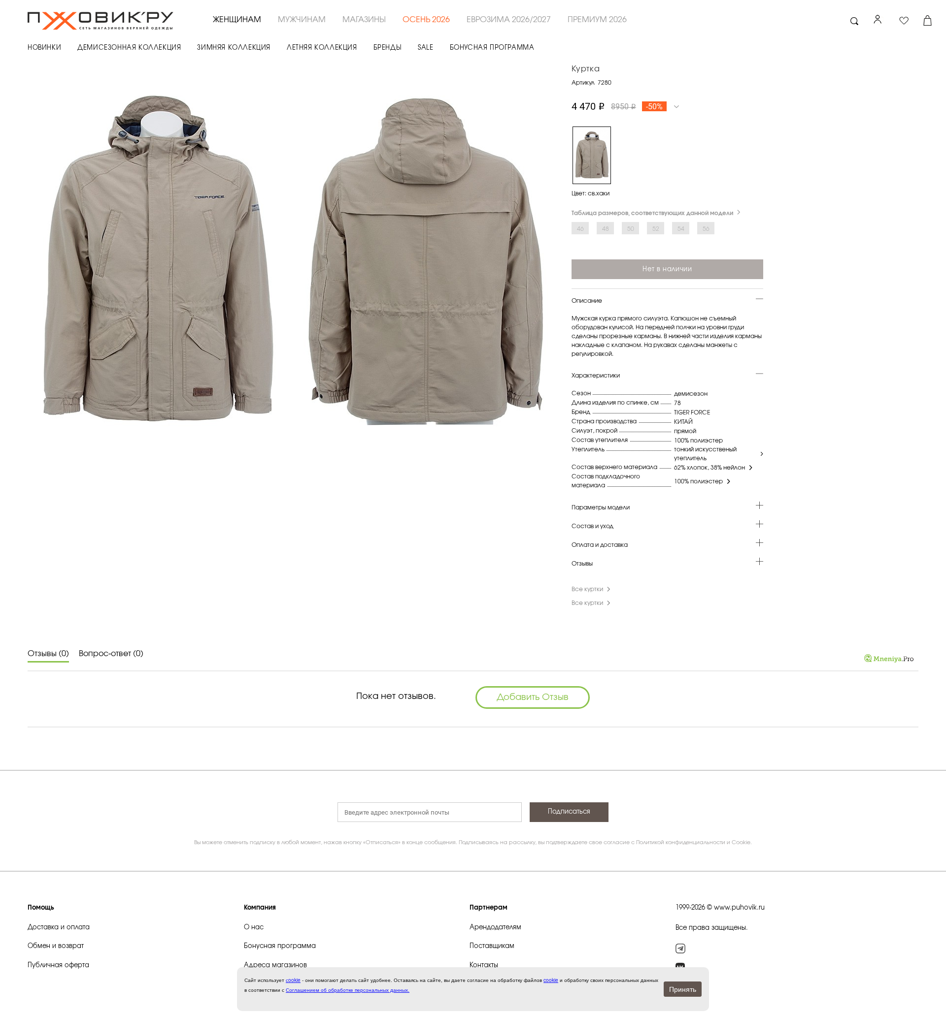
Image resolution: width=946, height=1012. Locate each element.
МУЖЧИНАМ (302, 20)
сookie (293, 980)
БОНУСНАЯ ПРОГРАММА (492, 48)
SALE (425, 48)
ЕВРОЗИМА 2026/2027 (509, 20)
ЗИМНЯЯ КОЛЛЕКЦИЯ (233, 48)
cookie (550, 980)
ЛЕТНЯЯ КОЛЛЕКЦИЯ (322, 48)
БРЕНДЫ (387, 48)
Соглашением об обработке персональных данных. (347, 989)
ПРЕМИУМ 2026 (597, 20)
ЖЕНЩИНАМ (237, 20)
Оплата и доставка (600, 545)
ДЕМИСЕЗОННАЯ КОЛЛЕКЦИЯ (129, 48)
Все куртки (587, 589)
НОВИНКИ (44, 48)
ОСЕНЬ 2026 (426, 20)
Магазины (364, 20)
